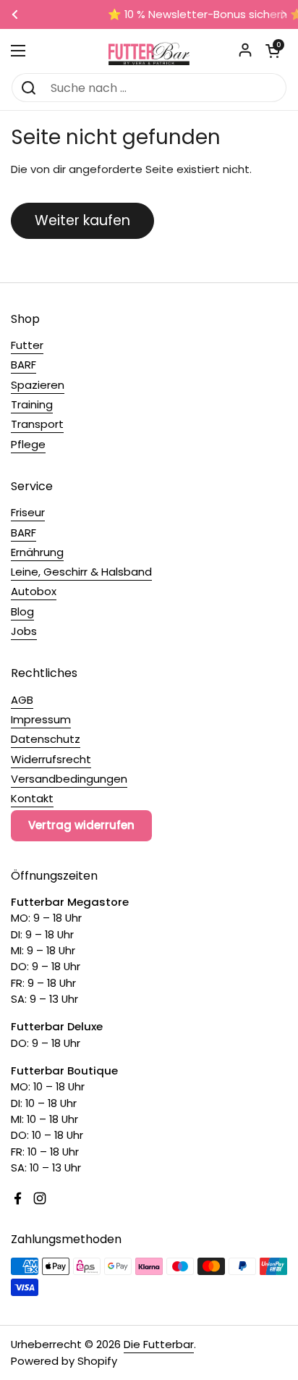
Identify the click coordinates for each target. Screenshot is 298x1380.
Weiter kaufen (82, 220)
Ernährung (37, 552)
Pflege (28, 444)
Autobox (33, 591)
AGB (22, 699)
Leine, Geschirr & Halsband (81, 571)
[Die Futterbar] (149, 50)
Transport (37, 424)
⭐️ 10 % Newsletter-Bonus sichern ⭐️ (152, 14)
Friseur (28, 512)
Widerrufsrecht (51, 759)
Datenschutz (45, 738)
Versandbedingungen (69, 778)
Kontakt (32, 798)
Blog (22, 611)
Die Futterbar (159, 1344)
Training (32, 404)
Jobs (24, 631)
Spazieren (37, 384)
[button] (272, 50)
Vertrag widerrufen (81, 825)
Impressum (41, 719)
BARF (23, 364)
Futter (27, 345)
